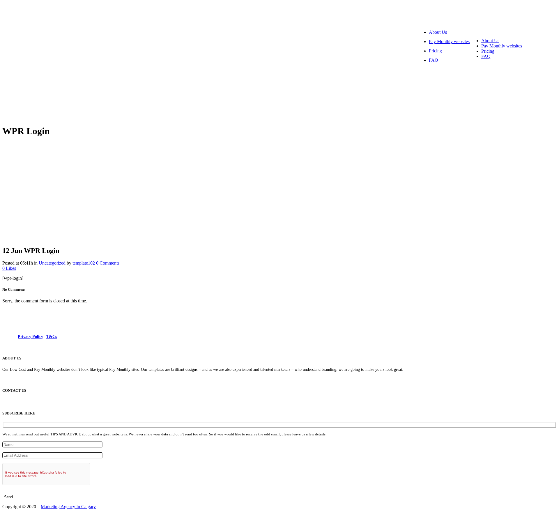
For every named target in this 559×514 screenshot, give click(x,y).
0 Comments (107, 262)
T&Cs (51, 336)
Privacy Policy (30, 336)
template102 (83, 262)
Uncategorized (52, 262)
